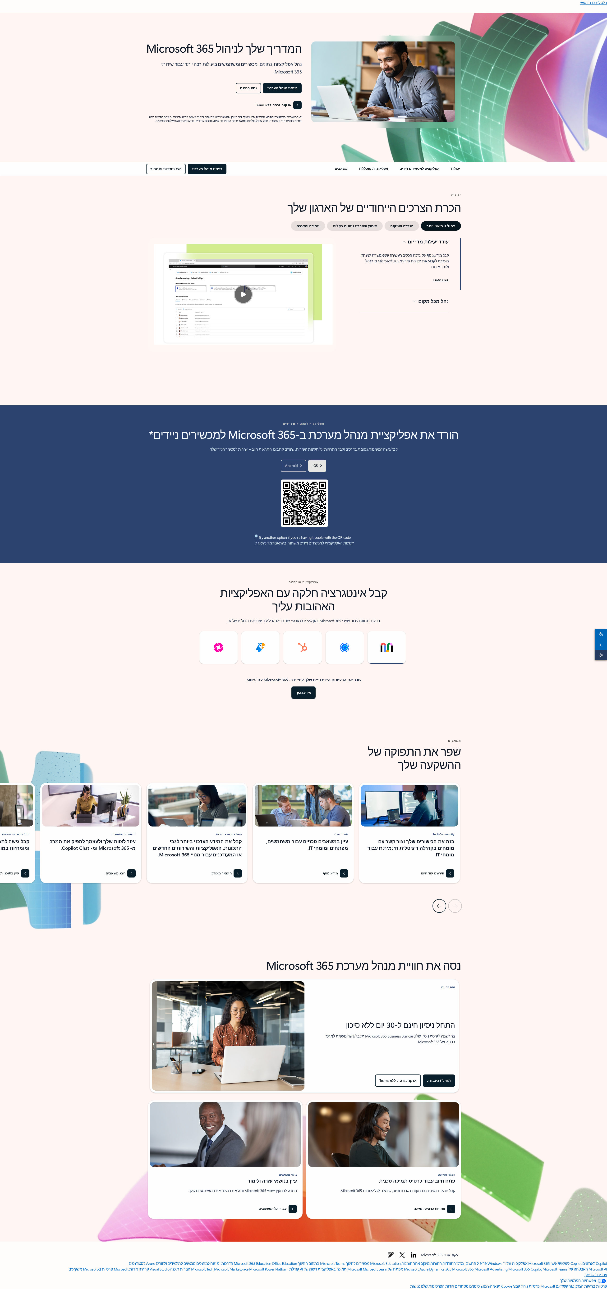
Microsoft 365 (539, 1263)
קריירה (144, 1268)
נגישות (415, 1286)
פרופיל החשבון (475, 1263)
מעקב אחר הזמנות (415, 1263)
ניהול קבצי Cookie (514, 1286)
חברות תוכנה (180, 1268)
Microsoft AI (598, 1268)
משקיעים (75, 1268)
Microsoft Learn (375, 1268)
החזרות (436, 1263)
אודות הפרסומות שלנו (437, 1286)
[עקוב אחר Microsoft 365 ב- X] (402, 1255)
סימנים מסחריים (467, 1286)
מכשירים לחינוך (357, 1263)
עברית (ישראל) (595, 1274)
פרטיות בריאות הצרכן (591, 1286)
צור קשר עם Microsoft (557, 1286)
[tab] (441, 226)
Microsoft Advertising (490, 1268)
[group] (409, 833)
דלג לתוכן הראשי (593, 2)
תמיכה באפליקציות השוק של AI (323, 1268)
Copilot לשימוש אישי (566, 1263)
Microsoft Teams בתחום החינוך (321, 1263)
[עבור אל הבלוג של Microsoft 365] (391, 1255)
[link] (455, 170)
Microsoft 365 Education (252, 1263)
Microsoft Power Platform (268, 1268)
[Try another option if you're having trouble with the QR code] (256, 536)
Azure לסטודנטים (142, 1263)
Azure (423, 1268)
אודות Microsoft (126, 1268)
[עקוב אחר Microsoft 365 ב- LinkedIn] (413, 1255)
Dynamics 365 (440, 1268)
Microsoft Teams (555, 1268)
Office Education (284, 1263)
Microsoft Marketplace (231, 1268)
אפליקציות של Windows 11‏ (507, 1263)
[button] (441, 279)
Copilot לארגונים (594, 1263)
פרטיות (534, 1286)
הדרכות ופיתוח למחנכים (214, 1263)
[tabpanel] (304, 313)
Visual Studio (160, 1268)
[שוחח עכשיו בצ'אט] (602, 634)
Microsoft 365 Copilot (525, 1268)
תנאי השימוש (491, 1286)
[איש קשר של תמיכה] (602, 655)
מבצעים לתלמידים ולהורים (176, 1263)
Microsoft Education (385, 1263)
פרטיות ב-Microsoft (98, 1268)
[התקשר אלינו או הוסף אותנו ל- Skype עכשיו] (602, 644)
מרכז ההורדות (453, 1263)
